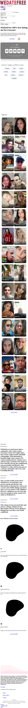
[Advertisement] (14, 96)
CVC (14, 16)
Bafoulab (6, 71)
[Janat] (20, 291)
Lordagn (21, 68)
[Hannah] (20, 125)
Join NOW (12, 38)
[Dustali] (8, 144)
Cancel (2, 17)
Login (4, 6)
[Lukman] (20, 144)
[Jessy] (20, 254)
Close (6, 705)
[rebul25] (8, 162)
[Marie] (8, 328)
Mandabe (13, 75)
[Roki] (8, 217)
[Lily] (8, 199)
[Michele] (20, 328)
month (4, 13)
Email (14, 22)
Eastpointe (22, 71)
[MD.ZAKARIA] (20, 383)
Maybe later (14, 365)
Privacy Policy (6, 695)
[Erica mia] (8, 383)
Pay (5, 17)
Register (4, 8)
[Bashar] (20, 309)
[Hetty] (20, 272)
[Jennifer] (20, 181)
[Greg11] (20, 401)
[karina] (20, 236)
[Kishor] (8, 291)
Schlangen (7, 68)
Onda (6, 75)
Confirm (6, 24)
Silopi (14, 68)
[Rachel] (8, 309)
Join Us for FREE (14, 474)
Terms (4, 692)
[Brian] (8, 254)
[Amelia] (20, 199)
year (5, 14)
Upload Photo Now (15, 363)
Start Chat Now (14, 412)
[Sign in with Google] (19, 38)
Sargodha (14, 71)
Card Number (15, 12)
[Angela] (8, 181)
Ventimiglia (14, 78)
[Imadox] (20, 162)
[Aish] (8, 125)
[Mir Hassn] (8, 272)
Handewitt (21, 75)
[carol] (8, 236)
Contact (4, 697)
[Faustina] (8, 401)
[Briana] (20, 217)
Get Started (3, 686)
